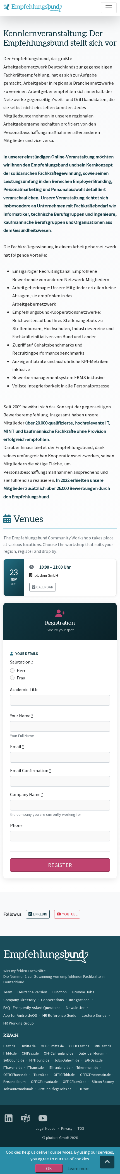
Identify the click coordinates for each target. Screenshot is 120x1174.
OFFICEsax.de (79, 1046)
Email (17, 746)
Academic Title (24, 689)
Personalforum (14, 1081)
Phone (16, 825)
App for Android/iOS (20, 1015)
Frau (21, 678)
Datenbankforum (91, 1053)
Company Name (26, 794)
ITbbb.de (9, 1053)
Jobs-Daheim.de (66, 1060)
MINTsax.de (103, 1046)
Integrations (79, 999)
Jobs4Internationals (18, 1089)
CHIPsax (82, 1089)
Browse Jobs (83, 991)
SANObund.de (13, 1060)
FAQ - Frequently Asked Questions (32, 1007)
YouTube (70, 914)
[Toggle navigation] (109, 7)
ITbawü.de (40, 1074)
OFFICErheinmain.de (95, 1074)
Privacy (66, 1128)
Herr (21, 670)
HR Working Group (18, 1023)
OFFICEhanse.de (15, 1074)
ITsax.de (9, 1046)
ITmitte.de (28, 1046)
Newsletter (75, 1007)
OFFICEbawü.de (74, 1081)
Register (60, 864)
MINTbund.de (39, 1060)
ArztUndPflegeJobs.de (55, 1089)
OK (49, 1168)
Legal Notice (46, 1128)
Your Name (21, 715)
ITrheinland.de (59, 1067)
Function (59, 991)
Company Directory (19, 999)
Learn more (79, 1168)
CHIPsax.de (30, 1053)
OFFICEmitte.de (52, 1046)
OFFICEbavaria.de (44, 1081)
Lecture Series (94, 1015)
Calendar (44, 587)
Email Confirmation (30, 770)
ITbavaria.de (12, 1067)
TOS (81, 1128)
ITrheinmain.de (87, 1067)
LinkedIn (40, 914)
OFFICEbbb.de (64, 1074)
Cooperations (52, 999)
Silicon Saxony (103, 1081)
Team (7, 991)
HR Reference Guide (59, 1015)
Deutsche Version (32, 991)
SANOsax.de (93, 1060)
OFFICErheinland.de (58, 1053)
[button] (107, 1162)
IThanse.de (35, 1067)
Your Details (26, 653)
